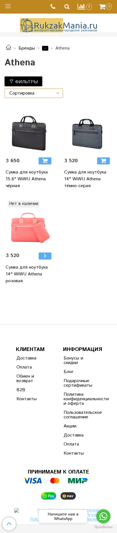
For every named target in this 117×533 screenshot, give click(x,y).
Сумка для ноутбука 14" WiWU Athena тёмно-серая (85, 179)
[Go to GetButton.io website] (103, 527)
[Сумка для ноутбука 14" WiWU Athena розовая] (45, 256)
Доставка (26, 358)
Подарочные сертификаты (77, 383)
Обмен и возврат (25, 378)
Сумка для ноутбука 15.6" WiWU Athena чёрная (27, 179)
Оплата (24, 367)
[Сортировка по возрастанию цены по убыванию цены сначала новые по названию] (34, 93)
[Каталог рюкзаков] (8, 48)
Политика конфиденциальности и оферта (77, 399)
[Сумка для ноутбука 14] (87, 129)
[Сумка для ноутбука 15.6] (29, 129)
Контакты (26, 399)
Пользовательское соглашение (77, 414)
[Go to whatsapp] (103, 516)
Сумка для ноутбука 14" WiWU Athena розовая (27, 274)
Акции (70, 426)
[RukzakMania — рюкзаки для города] (58, 24)
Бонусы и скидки (73, 360)
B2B (20, 390)
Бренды (26, 48)
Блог (69, 372)
